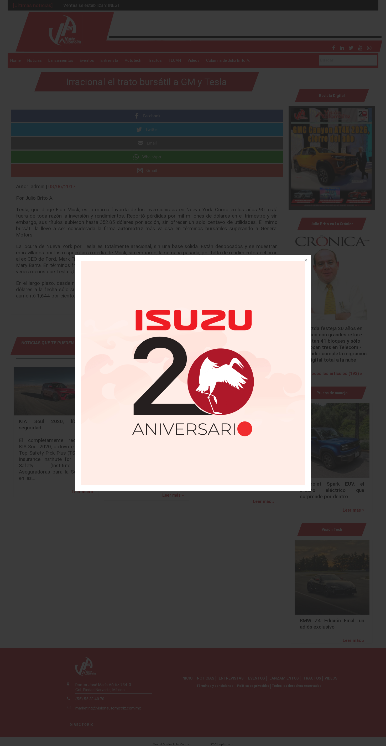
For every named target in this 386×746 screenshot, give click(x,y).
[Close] (305, 260)
